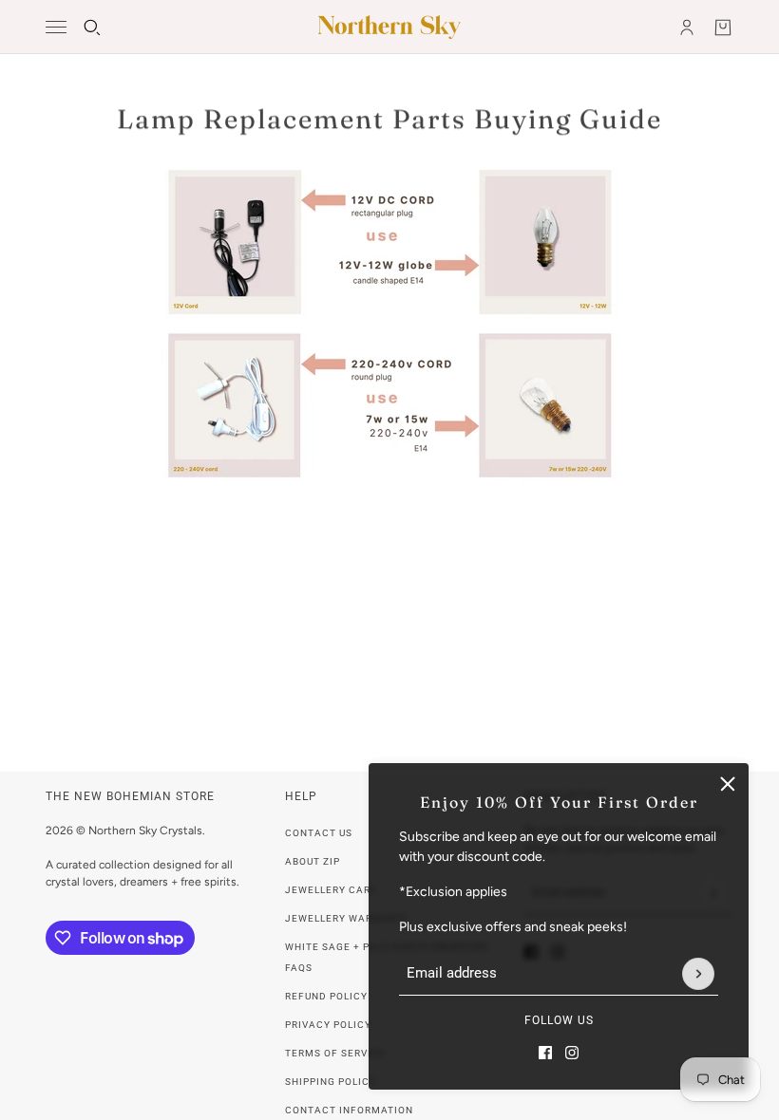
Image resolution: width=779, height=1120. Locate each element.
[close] (727, 784)
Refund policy (326, 996)
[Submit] (698, 974)
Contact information (349, 1110)
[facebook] (545, 1052)
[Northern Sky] (389, 27)
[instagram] (571, 1052)
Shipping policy (330, 1081)
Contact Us (318, 833)
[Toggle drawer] (56, 27)
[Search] (92, 27)
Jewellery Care (331, 890)
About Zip (312, 861)
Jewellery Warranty (346, 918)
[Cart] (722, 27)
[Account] (686, 27)
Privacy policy (328, 1024)
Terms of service (335, 1053)
